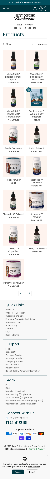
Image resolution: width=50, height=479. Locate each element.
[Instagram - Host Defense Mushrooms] (20, 27)
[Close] (47, 455)
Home (19, 25)
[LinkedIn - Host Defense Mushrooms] (34, 27)
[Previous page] (20, 293)
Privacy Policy (34, 466)
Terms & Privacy (37, 449)
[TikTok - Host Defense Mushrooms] (25, 27)
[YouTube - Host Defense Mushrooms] (30, 27)
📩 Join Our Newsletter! (17, 417)
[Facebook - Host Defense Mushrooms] (15, 27)
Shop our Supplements (25, 2)
